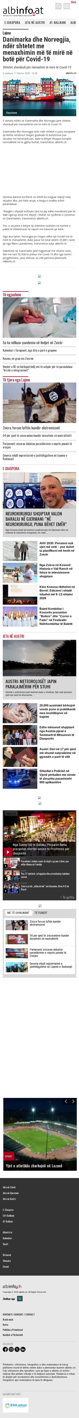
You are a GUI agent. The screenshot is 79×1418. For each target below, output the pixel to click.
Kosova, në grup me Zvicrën (18, 358)
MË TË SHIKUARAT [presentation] (18, 913)
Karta (5, 1324)
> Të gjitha (67, 897)
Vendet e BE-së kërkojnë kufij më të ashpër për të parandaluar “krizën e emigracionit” (38, 368)
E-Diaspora (12, 22)
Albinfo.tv (7, 1232)
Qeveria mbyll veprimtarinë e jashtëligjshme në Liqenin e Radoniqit (35, 457)
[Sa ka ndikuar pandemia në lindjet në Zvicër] (39, 317)
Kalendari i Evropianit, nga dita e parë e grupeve (30, 350)
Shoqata (7, 1261)
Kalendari (7, 1238)
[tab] (19, 913)
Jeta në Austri (35, 22)
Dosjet (6, 1266)
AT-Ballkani (58, 22)
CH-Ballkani (8, 1215)
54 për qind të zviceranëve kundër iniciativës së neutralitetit (37, 435)
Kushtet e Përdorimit (13, 1335)
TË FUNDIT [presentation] (40, 913)
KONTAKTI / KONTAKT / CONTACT (19, 1314)
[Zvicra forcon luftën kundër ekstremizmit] (39, 402)
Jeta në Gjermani (11, 1193)
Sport (5, 1244)
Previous (65, 1101)
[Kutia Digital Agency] (20, 1298)
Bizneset (7, 1255)
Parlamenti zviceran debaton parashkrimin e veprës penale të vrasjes (37, 445)
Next (73, 1101)
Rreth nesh (8, 1319)
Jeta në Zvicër (9, 1187)
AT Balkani (8, 1221)
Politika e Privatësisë (13, 1330)
